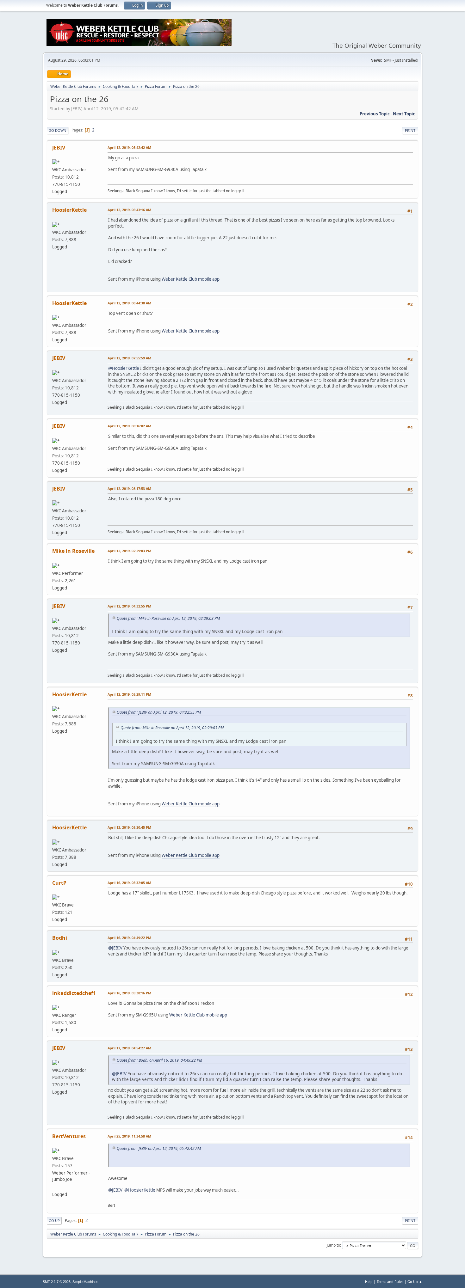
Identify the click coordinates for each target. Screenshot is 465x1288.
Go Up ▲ (414, 1281)
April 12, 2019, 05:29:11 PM (129, 694)
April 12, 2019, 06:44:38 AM (129, 303)
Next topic (404, 114)
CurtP (59, 882)
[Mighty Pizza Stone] (54, 1186)
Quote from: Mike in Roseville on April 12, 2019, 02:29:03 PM (168, 618)
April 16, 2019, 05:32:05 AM (129, 882)
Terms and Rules (390, 1281)
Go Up (54, 1220)
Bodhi (59, 937)
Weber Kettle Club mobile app (191, 279)
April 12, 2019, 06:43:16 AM (129, 209)
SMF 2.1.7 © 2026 (57, 1282)
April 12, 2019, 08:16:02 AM (129, 426)
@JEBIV (115, 948)
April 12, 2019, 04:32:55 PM (129, 606)
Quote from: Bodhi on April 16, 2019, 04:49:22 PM (159, 1060)
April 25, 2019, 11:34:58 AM (129, 1136)
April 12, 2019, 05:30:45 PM (129, 827)
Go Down (57, 130)
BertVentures (69, 1136)
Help (369, 1281)
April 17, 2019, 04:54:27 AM (129, 1048)
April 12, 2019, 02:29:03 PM (129, 550)
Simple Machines (85, 1282)
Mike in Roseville (73, 550)
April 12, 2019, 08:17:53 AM (129, 488)
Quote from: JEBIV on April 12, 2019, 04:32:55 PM (159, 712)
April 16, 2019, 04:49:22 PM (129, 937)
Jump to (333, 1245)
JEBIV (58, 147)
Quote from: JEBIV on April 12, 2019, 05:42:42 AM (159, 1148)
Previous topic (375, 114)
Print (410, 130)
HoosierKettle (69, 209)
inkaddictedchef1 (74, 993)
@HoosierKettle (123, 368)
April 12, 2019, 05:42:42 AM (129, 147)
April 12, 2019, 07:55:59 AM (129, 358)
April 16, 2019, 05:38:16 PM (129, 993)
